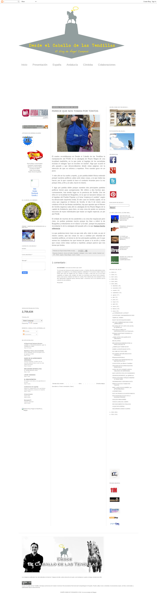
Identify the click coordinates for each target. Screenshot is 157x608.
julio (114, 297)
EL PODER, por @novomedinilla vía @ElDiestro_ (125, 238)
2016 (112, 279)
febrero (115, 308)
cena (86, 253)
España (57, 64)
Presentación (40, 64)
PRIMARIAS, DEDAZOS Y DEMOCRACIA (126, 227)
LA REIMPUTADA (116, 391)
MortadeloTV (27, 400)
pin (103, 253)
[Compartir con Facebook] (86, 251)
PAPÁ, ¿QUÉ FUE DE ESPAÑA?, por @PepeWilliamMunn (122, 388)
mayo (114, 301)
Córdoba (88, 64)
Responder (60, 282)
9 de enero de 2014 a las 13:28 (73, 267)
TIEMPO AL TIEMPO (117, 317)
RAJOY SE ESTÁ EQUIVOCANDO (121, 320)
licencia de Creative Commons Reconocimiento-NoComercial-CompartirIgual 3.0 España (69, 585)
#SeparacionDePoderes (118, 357)
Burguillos (76, 253)
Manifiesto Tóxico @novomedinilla (34, 350)
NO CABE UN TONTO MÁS (119, 351)
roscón (74, 254)
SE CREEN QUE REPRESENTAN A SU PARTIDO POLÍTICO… (122, 360)
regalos (62, 254)
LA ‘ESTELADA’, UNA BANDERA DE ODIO (123, 315)
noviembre (115, 288)
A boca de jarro (28, 394)
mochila (95, 253)
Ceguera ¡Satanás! (29, 401)
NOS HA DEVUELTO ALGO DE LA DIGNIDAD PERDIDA (121, 396)
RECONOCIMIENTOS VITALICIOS (121, 404)
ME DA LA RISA (116, 340)
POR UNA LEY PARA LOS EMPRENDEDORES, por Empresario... (123, 330)
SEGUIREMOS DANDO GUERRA (121, 408)
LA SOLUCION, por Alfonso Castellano (122, 363)
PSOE (57, 254)
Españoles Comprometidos (35, 165)
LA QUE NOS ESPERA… (118, 406)
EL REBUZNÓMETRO (30, 379)
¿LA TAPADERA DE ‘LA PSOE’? (120, 313)
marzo (114, 306)
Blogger (94, 592)
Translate (35, 323)
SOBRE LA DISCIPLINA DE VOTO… (121, 349)
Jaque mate (27, 395)
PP (54, 254)
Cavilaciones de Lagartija (31, 386)
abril (114, 304)
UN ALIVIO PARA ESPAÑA (119, 399)
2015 (112, 281)
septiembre (116, 292)
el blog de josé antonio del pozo (33, 343)
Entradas (26, 331)
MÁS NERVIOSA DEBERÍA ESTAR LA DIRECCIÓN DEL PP (122, 343)
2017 (112, 277)
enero (114, 311)
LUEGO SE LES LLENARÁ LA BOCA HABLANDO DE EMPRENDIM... (121, 370)
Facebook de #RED (35, 168)
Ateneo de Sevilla (68, 253)
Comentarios (27, 334)
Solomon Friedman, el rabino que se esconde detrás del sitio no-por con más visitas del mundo (34, 363)
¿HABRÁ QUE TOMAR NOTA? (120, 346)
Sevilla (78, 254)
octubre (115, 290)
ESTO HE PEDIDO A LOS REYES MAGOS (123, 393)
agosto (115, 295)
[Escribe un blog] (82, 251)
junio (114, 299)
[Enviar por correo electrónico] (79, 251)
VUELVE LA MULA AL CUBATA (120, 401)
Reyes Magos (68, 254)
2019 (112, 272)
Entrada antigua (100, 383)
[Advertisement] (78, 88)
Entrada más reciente (58, 383)
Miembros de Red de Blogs (35, 167)
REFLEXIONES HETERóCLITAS (33, 368)
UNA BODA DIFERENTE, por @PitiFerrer (123, 375)
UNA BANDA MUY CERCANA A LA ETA (122, 381)
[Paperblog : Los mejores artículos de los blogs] (114, 525)
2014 (112, 283)
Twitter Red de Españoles (34, 171)
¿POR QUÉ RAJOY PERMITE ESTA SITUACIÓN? (125, 248)
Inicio (24, 64)
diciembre (115, 285)
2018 (112, 274)
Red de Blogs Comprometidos (35, 163)
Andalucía (72, 64)
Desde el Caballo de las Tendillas (30, 585)
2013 (112, 412)
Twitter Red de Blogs (34, 170)
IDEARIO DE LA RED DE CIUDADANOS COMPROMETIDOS (126, 258)
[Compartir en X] (84, 251)
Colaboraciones (106, 64)
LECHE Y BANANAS (29, 374)
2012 (112, 414)
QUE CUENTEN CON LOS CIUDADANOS (123, 373)
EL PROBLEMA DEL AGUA (31, 370)
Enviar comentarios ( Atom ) (66, 386)
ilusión (90, 253)
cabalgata (82, 253)
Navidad (99, 253)
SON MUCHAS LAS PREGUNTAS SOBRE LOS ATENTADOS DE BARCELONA (127, 218)
